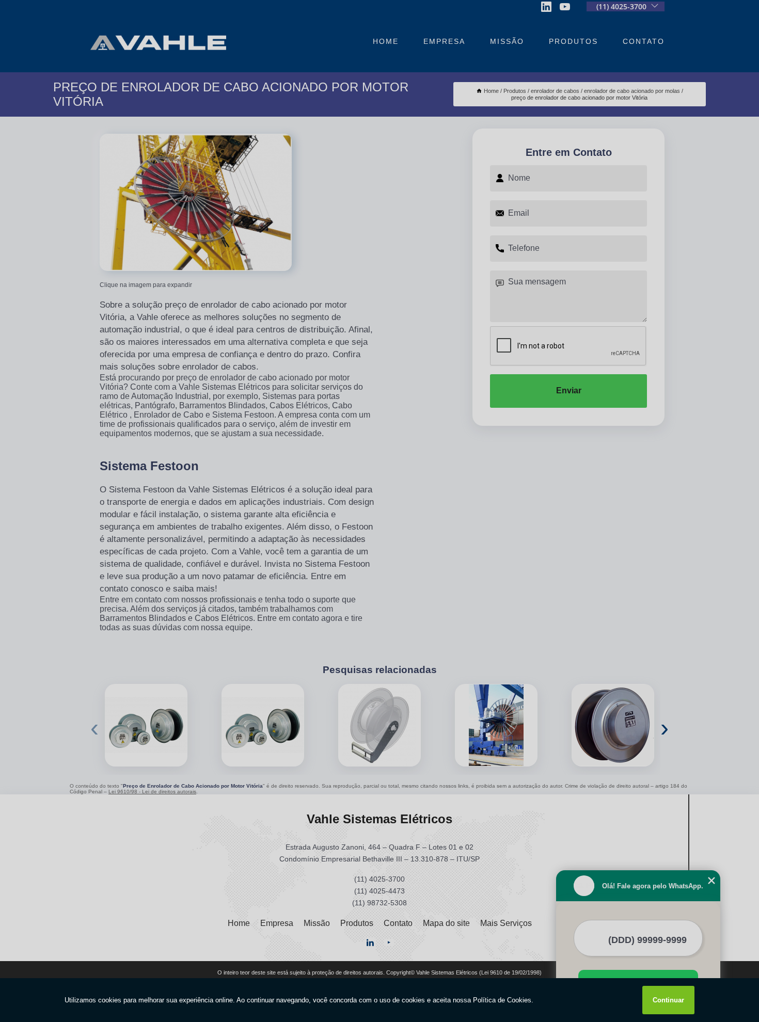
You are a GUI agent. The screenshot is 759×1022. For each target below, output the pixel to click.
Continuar (668, 1000)
